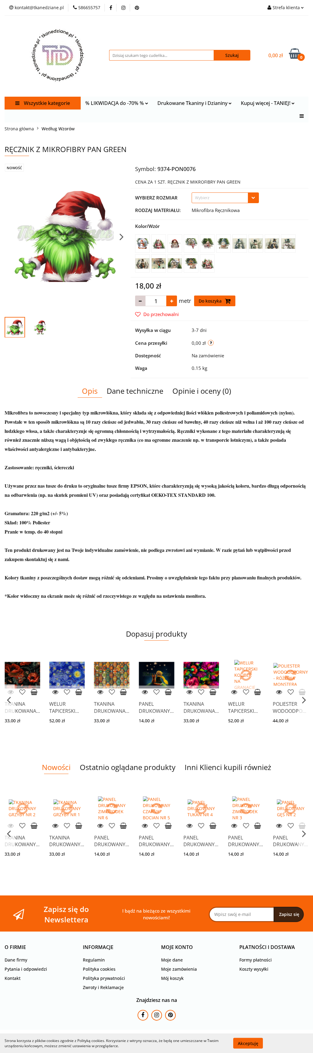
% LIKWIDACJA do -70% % (115, 103)
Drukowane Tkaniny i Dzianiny (193, 103)
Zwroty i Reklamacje (103, 987)
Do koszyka (211, 301)
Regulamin (94, 960)
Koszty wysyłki (253, 969)
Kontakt (12, 978)
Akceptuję (248, 1043)
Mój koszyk (172, 978)
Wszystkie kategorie (46, 103)
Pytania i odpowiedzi (26, 969)
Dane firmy (16, 960)
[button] (15, 947)
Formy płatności (255, 960)
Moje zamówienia (179, 969)
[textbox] (220, 198)
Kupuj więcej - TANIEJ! (266, 103)
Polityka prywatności (104, 978)
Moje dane (172, 960)
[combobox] (225, 197)
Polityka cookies (99, 969)
